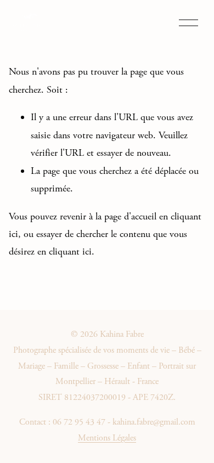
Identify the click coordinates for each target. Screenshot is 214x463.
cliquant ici (70, 251)
